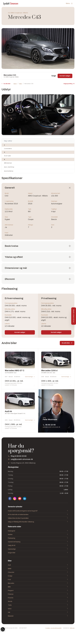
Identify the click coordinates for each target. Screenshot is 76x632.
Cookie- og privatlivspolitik (53, 628)
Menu (68, 3)
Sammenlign (12, 549)
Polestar (10, 594)
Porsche (10, 598)
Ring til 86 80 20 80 (19, 456)
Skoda (10, 601)
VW (9, 612)
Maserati (10, 616)
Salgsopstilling (68, 83)
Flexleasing (11, 538)
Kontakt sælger (65, 76)
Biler (20, 83)
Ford (9, 579)
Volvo (9, 608)
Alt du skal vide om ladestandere (18, 514)
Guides (10, 534)
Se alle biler (7, 83)
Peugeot (11, 590)
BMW (9, 568)
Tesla (9, 605)
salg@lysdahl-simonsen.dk (22, 459)
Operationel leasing (14, 542)
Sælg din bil (11, 545)
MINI (9, 587)
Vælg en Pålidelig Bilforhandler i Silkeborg (21, 522)
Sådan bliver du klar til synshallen (18, 518)
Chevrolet (11, 572)
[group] (38, 48)
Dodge (10, 576)
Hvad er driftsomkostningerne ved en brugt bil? (23, 511)
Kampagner (11, 531)
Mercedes (11, 583)
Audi (9, 565)
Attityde (72, 628)
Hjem (15, 83)
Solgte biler (11, 552)
